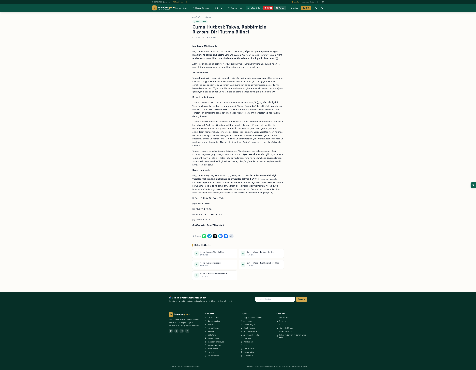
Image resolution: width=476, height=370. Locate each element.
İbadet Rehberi (214, 338)
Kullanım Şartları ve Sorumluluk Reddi (292, 336)
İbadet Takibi (248, 352)
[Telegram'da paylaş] (209, 236)
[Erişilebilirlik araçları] (473, 185)
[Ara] (316, 7)
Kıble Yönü (212, 335)
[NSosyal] (187, 331)
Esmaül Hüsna (213, 328)
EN (323, 2)
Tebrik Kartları (213, 356)
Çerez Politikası (285, 331)
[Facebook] (171, 331)
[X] (176, 331)
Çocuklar (211, 352)
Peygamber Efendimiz (252, 317)
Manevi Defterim (214, 345)
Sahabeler (247, 321)
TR (319, 2)
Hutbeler (207, 17)
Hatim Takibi (213, 349)
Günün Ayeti (248, 349)
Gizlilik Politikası (286, 328)
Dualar (210, 324)
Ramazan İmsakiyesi (216, 342)
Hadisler (211, 331)
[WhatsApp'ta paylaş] (204, 236)
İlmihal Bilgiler (249, 324)
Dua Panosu (248, 342)
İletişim (312, 2)
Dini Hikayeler (249, 328)
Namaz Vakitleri (214, 321)
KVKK (281, 324)
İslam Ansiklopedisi (251, 335)
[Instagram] (181, 331)
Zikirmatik (247, 338)
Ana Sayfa (196, 17)
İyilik (245, 345)
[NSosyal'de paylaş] (220, 236)
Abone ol (301, 299)
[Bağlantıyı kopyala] (231, 236)
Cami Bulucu (248, 356)
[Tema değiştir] (321, 7)
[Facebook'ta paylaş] (226, 236)
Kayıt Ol (306, 8)
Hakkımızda (305, 2)
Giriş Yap (294, 8)
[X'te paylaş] (215, 236)
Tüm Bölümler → (250, 331)
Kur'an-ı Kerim (214, 317)
